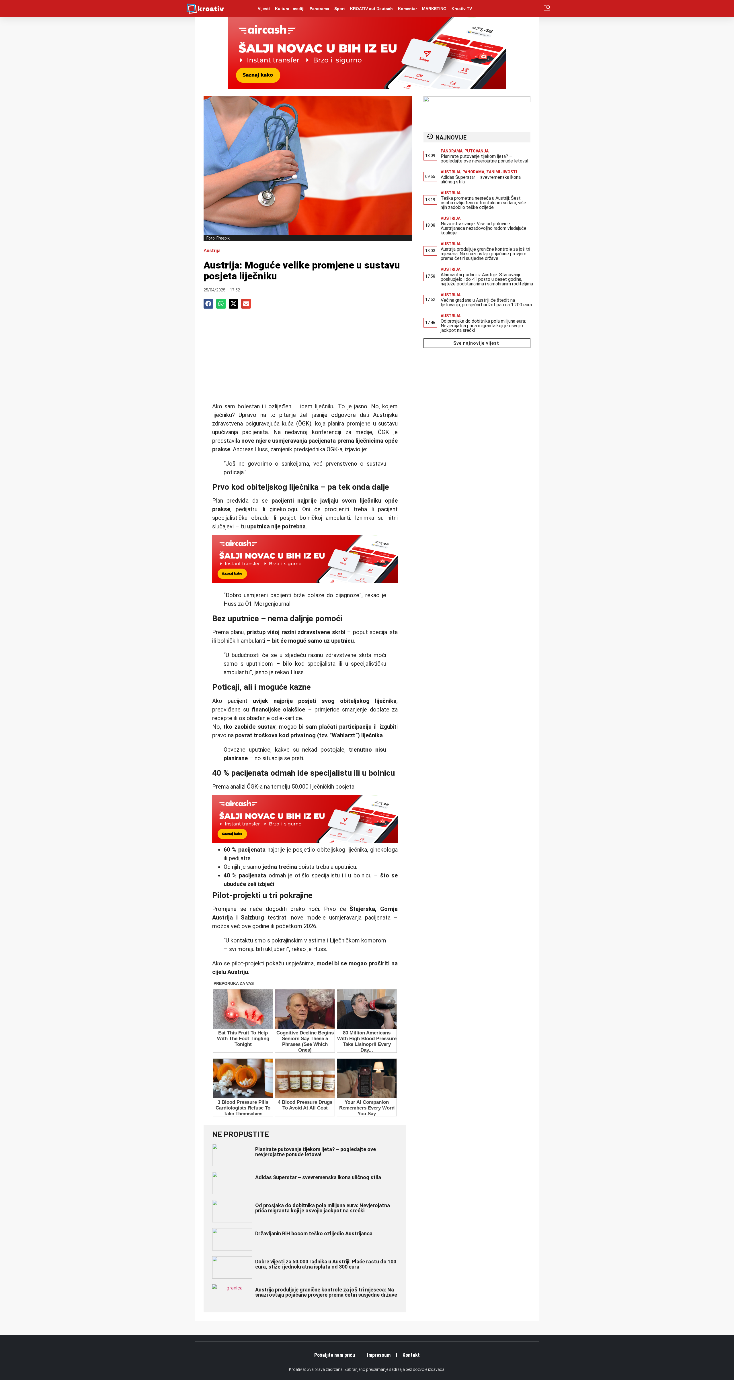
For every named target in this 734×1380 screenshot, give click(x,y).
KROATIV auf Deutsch (371, 8)
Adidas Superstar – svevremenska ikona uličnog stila (318, 1177)
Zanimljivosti (501, 172)
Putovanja (476, 151)
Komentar (407, 8)
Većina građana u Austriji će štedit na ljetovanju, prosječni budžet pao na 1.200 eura (486, 302)
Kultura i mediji (289, 8)
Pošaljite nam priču (334, 1355)
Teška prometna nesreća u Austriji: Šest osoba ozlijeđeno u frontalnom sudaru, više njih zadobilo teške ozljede (483, 202)
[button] (208, 304)
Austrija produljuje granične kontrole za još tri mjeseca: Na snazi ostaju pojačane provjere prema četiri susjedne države (326, 1292)
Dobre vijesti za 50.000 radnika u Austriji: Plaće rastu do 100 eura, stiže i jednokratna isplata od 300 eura (325, 1264)
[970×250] (367, 87)
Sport (339, 8)
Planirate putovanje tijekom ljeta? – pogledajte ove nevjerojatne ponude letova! (315, 1151)
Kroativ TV (462, 8)
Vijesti (264, 8)
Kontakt (411, 1355)
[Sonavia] (476, 100)
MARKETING (434, 8)
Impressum (379, 1355)
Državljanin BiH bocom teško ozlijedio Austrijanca (313, 1233)
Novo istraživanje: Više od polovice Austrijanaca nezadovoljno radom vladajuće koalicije (483, 228)
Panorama (319, 8)
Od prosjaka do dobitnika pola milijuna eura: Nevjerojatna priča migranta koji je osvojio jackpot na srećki (322, 1208)
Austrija (212, 250)
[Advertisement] (305, 357)
